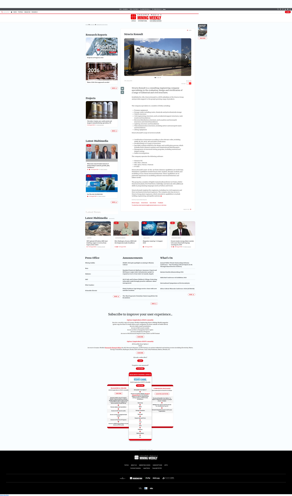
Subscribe (140, 336)
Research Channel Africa (113, 347)
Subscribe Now (4, 495)
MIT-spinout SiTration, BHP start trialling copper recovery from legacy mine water (97, 242)
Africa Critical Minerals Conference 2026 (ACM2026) (177, 288)
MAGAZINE (27, 12)
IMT (86, 279)
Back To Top (187, 209)
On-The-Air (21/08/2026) (95, 194)
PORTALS (20, 12)
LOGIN (287, 12)
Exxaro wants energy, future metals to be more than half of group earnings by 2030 (182, 242)
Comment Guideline (135, 468)
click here (163, 205)
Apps (166, 465)
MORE (113, 88)
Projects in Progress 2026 (95, 57)
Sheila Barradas (100, 125)
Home (86, 24)
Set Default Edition (155, 20)
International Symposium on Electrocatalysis (175, 283)
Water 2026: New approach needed (98, 82)
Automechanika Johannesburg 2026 (171, 272)
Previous (129, 57)
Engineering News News (101, 24)
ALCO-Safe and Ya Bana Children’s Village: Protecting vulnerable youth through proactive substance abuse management (140, 281)
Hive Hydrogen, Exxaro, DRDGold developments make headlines (125, 242)
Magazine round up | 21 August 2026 (153, 242)
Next (186, 57)
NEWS (15, 12)
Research (35, 12)
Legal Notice (146, 468)
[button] (88, 145)
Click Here (140, 368)
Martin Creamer (104, 169)
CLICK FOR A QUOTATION (162, 393)
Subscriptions (157, 465)
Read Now (202, 38)
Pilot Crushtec (89, 285)
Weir (86, 268)
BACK (189, 30)
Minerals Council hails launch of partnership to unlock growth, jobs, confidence (98, 165)
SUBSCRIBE (118, 393)
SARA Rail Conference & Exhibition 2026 (173, 277)
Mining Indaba (90, 263)
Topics (126, 465)
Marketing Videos (144, 465)
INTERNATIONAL (142, 21)
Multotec (88, 274)
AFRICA (134, 21)
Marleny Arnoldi (101, 246)
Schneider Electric (91, 290)
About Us (134, 465)
